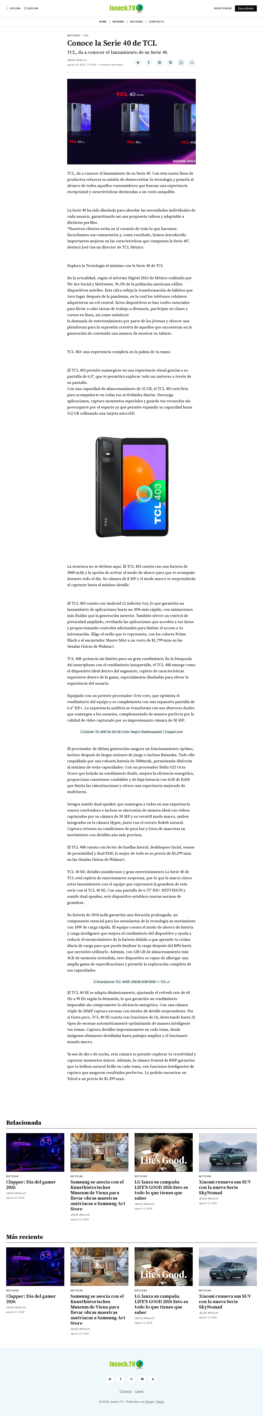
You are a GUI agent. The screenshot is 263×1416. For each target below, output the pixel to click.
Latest (139, 1391)
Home (103, 21)
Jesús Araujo (77, 60)
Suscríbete (246, 8)
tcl (86, 35)
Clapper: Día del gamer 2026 (31, 1184)
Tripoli (160, 1401)
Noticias (136, 21)
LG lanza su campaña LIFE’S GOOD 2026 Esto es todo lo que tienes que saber (161, 1190)
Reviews (118, 21)
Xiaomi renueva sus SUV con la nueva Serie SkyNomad (225, 1187)
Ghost (149, 1401)
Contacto (156, 21)
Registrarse (223, 8)
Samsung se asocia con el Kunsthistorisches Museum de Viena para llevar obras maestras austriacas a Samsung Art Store (97, 1195)
